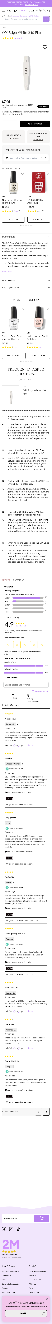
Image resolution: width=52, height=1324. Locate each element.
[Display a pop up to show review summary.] (19, 211)
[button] (26, 1313)
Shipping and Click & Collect (10, 1271)
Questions (18, 580)
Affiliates (32, 1284)
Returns (5, 1288)
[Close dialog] (47, 1299)
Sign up (42, 1218)
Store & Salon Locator (10, 1284)
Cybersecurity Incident (37, 1271)
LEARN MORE (31, 4)
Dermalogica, (25, 16)
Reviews (6, 580)
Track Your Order (8, 1292)
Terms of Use (34, 1292)
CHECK (43, 158)
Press (31, 1288)
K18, (31, 16)
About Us (32, 1276)
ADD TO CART (13, 219)
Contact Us (6, 1276)
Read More (7, 271)
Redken (37, 16)
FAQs (4, 1280)
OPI (4, 27)
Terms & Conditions (36, 1280)
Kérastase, (15, 16)
